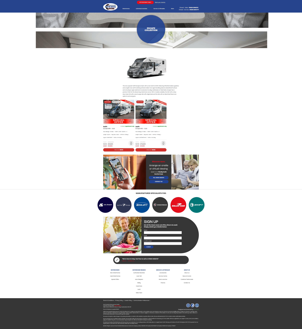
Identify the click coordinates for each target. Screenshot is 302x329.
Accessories (163, 272)
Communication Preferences (141, 300)
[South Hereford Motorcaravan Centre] (110, 9)
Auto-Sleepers (139, 279)
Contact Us (187, 282)
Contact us (158, 181)
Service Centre (163, 276)
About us (186, 272)
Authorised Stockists (139, 272)
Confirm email (147, 241)
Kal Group (196, 309)
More (172, 8)
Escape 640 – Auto (141, 128)
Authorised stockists (141, 8)
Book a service (163, 279)
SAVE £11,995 (107, 101)
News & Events (187, 276)
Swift (105, 127)
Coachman (139, 286)
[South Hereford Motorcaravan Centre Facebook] (192, 305)
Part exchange (116, 101)
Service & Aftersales (159, 8)
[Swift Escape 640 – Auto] (151, 112)
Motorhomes (126, 8)
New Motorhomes (115, 272)
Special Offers (115, 279)
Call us (124, 261)
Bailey (139, 282)
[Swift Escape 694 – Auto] (118, 112)
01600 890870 (117, 305)
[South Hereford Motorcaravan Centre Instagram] (188, 305)
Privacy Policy (119, 300)
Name (145, 230)
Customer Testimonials (187, 279)
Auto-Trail (139, 276)
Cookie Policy (128, 300)
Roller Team (139, 292)
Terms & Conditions (108, 300)
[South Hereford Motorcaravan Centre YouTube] (197, 305)
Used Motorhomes (115, 276)
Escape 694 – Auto (109, 128)
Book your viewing (160, 2)
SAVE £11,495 (140, 101)
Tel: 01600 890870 (158, 177)
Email (145, 235)
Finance (163, 282)
